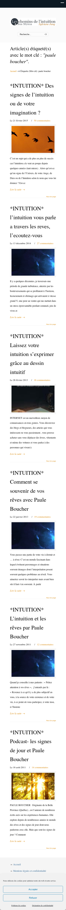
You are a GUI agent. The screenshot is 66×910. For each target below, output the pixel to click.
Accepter (33, 889)
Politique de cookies (18, 905)
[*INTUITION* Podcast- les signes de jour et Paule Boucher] (33, 786)
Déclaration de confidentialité (42, 905)
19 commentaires (42, 516)
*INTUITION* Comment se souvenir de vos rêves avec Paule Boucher (28, 490)
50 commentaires (42, 120)
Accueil (13, 71)
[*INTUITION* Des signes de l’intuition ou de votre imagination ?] (33, 139)
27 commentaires (45, 243)
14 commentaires (40, 767)
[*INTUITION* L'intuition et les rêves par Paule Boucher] (33, 663)
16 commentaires (42, 379)
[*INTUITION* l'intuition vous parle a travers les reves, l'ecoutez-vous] (33, 262)
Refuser (33, 897)
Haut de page (51, 196)
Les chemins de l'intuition (33, 20)
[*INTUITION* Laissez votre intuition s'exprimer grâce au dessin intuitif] (33, 399)
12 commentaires (45, 644)
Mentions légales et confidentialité (29, 870)
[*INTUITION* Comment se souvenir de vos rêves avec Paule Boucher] (33, 535)
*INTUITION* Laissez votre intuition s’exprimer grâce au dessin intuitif (32, 353)
